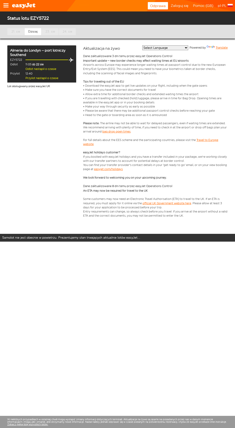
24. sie (67, 31)
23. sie (50, 31)
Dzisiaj (33, 31)
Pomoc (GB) (203, 5)
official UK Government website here (167, 203)
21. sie (15, 31)
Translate (222, 47)
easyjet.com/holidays (108, 169)
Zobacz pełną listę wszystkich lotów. (27, 424)
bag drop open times (116, 131)
